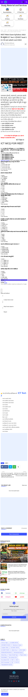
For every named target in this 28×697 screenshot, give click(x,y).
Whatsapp (14, 466)
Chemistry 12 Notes (17, 645)
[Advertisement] (14, 62)
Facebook (5, 466)
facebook (8, 593)
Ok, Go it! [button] (5, 694)
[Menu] (2, 2)
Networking (3, 655)
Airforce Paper (4, 642)
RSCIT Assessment (5, 662)
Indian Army (14, 650)
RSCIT (17, 660)
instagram (8, 597)
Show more (24, 485)
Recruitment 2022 (5, 660)
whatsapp (22, 593)
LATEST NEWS (22, 650)
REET (5, 30)
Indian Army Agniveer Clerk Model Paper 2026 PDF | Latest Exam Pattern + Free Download (17, 566)
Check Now (3, 691)
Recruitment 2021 (13, 657)
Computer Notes (5, 647)
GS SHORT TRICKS (5, 650)
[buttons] (9, 681)
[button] (22, 2)
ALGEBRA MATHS (14, 642)
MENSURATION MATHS (6, 652)
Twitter (10, 466)
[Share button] (18, 466)
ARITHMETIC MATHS (6, 645)
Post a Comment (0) (14, 534)
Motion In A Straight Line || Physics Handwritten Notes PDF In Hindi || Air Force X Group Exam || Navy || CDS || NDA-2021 (18, 573)
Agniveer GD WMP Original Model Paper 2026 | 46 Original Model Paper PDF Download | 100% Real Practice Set (17, 580)
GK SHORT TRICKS (15, 647)
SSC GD (17, 662)
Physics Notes (23, 655)
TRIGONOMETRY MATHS (6, 664)
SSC (12, 662)
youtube (22, 597)
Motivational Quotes (18, 652)
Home (2, 30)
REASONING (4, 657)
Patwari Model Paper (13, 655)
